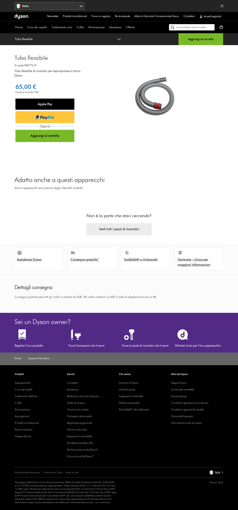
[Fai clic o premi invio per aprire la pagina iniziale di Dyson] (21, 16)
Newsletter (53, 16)
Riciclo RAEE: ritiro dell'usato (134, 409)
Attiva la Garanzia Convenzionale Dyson (156, 16)
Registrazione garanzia (79, 423)
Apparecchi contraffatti (79, 436)
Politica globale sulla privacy (27, 472)
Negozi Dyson (179, 382)
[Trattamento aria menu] (74, 27)
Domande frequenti (182, 416)
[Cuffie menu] (86, 27)
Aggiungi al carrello (201, 39)
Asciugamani (22, 416)
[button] (44, 104)
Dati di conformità (77, 429)
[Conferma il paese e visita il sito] (222, 5)
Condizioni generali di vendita (187, 409)
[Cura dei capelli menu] (49, 27)
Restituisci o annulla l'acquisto (83, 396)
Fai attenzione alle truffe (80, 443)
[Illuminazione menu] (106, 27)
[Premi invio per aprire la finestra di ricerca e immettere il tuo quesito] (192, 27)
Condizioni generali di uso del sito (189, 403)
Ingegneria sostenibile (131, 396)
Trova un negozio (100, 16)
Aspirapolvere (22, 382)
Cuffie (80, 27)
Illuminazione (96, 27)
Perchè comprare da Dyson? (82, 449)
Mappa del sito (23, 436)
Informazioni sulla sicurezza (186, 423)
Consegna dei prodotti (79, 416)
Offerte (130, 27)
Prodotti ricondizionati (75, 16)
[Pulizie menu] (25, 27)
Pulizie (19, 27)
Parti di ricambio (24, 429)
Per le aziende (122, 16)
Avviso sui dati (72, 472)
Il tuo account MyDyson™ (80, 456)
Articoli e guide (127, 389)
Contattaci (189, 16)
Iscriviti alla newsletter (182, 389)
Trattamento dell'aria (26, 396)
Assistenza (115, 27)
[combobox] (49, 6)
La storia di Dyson (129, 382)
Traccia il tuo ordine (77, 409)
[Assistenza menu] (123, 27)
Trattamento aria (62, 27)
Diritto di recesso (76, 403)
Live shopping (178, 396)
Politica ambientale (129, 403)
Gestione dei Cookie (53, 472)
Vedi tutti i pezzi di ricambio (119, 229)
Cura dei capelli (37, 27)
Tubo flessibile (24, 39)
